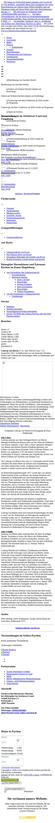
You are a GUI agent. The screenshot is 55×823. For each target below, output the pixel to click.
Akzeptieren (5, 423)
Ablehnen (15, 423)
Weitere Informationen (9, 426)
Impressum (25, 426)
